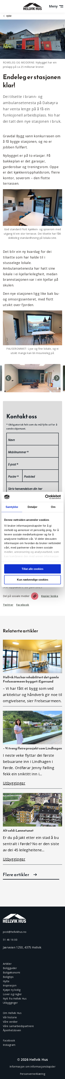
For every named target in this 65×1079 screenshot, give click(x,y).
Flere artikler (16, 874)
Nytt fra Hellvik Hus (15, 998)
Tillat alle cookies (32, 568)
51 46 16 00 (10, 939)
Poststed (29, 477)
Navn (11, 440)
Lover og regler (12, 994)
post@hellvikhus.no (14, 932)
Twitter (8, 604)
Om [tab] (53, 506)
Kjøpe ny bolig (11, 989)
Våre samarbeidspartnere (18, 1026)
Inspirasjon (9, 985)
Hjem (9, 16)
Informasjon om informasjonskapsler (32, 1066)
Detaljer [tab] (33, 506)
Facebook (22, 604)
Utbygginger (10, 1002)
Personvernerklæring (32, 1074)
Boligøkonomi (11, 972)
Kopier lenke (49, 596)
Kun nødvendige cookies (32, 579)
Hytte (6, 981)
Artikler (7, 963)
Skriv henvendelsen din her (25, 489)
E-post (13, 464)
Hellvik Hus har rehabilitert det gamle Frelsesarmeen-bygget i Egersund (31, 679)
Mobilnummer (18, 452)
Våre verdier (10, 1021)
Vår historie (10, 1017)
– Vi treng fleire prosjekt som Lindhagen (32, 748)
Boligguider (10, 968)
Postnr (13, 477)
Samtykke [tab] (12, 506)
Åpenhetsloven (12, 1030)
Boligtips (8, 977)
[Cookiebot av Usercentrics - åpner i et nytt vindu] (46, 497)
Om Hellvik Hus (12, 1013)
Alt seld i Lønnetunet (18, 830)
